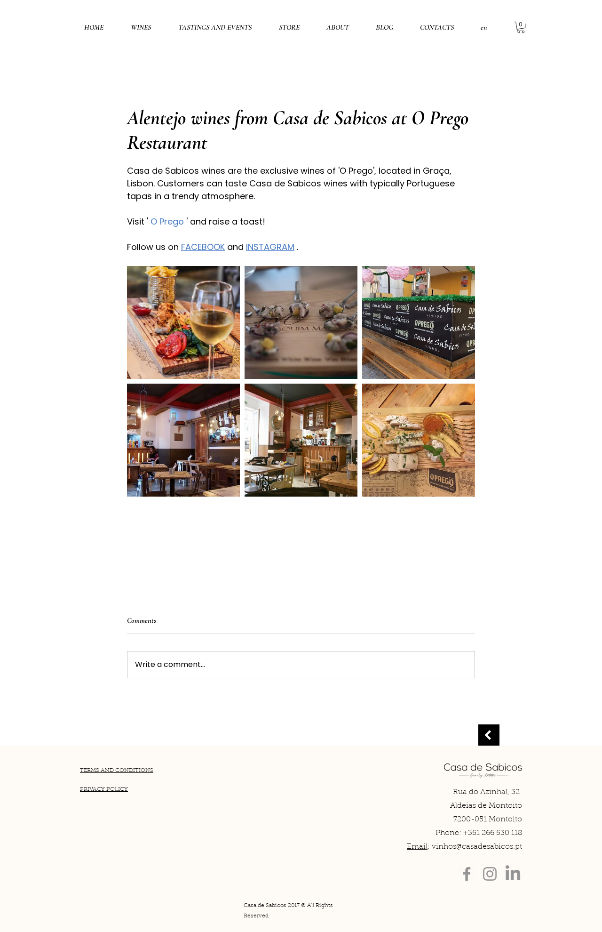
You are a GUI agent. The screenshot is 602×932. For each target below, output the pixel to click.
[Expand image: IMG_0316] (418, 440)
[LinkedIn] (513, 874)
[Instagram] (490, 874)
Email (417, 847)
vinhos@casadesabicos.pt (477, 847)
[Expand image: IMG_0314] (418, 322)
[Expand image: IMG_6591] (183, 322)
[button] (483, 27)
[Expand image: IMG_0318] (301, 322)
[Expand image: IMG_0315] (301, 440)
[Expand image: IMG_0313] (183, 440)
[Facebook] (467, 874)
